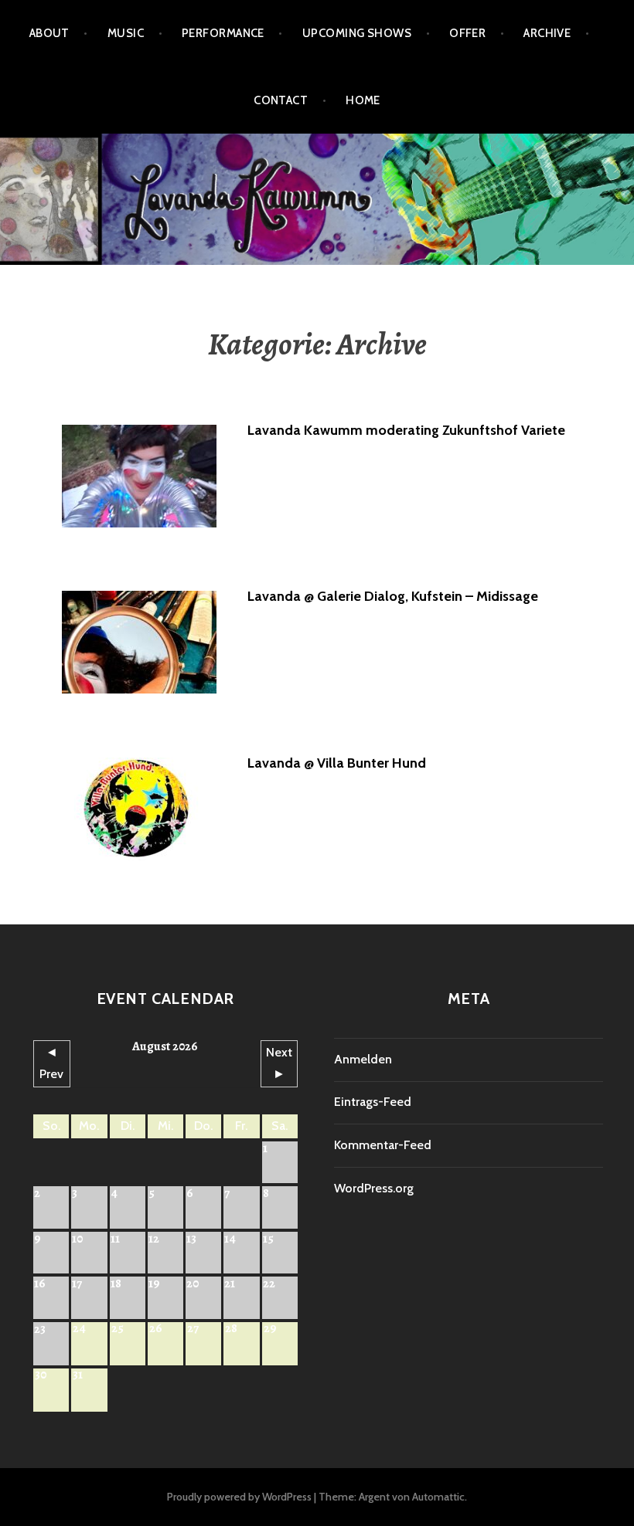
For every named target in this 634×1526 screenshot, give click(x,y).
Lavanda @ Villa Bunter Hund (336, 763)
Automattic (438, 1497)
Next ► (279, 1063)
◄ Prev (51, 1063)
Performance (223, 33)
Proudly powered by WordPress (239, 1497)
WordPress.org (374, 1188)
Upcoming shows (356, 33)
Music (125, 33)
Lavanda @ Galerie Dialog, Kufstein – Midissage (392, 596)
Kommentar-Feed (382, 1145)
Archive (547, 33)
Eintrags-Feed (372, 1101)
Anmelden (363, 1059)
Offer (467, 33)
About (49, 33)
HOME (363, 100)
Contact (281, 100)
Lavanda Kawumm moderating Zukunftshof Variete (406, 430)
